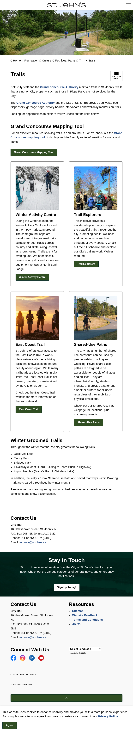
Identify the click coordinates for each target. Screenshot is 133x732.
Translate (78, 653)
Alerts (76, 624)
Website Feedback (85, 615)
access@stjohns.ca (33, 542)
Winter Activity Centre (32, 277)
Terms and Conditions (88, 619)
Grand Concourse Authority (59, 87)
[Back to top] (66, 698)
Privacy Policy (108, 716)
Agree (9, 725)
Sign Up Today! (66, 587)
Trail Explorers (86, 264)
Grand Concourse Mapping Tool (33, 152)
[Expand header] (128, 5)
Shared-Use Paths (88, 422)
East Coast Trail (28, 409)
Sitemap (78, 611)
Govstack (27, 684)
